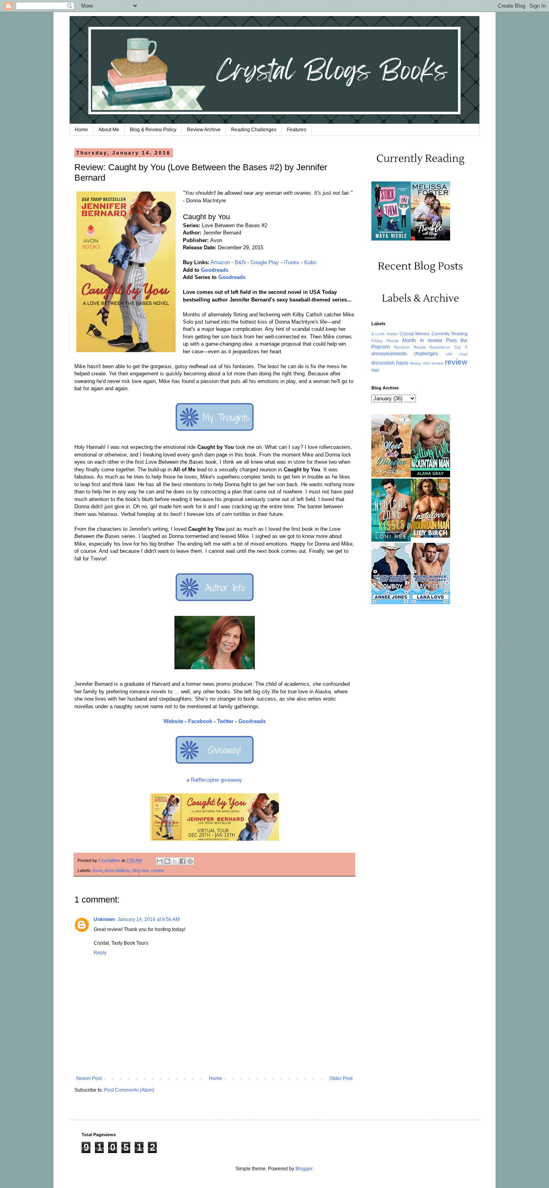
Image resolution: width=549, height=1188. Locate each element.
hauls (402, 363)
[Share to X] (175, 861)
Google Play (264, 262)
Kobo (310, 262)
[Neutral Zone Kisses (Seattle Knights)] (391, 540)
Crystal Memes (414, 333)
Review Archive (204, 129)
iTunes (291, 262)
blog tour (140, 870)
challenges (426, 354)
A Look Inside (384, 334)
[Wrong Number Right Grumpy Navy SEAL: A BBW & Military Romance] (430, 602)
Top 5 (460, 347)
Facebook (200, 721)
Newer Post (89, 1078)
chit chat (456, 354)
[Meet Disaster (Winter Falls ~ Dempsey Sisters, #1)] (391, 476)
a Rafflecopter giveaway (214, 780)
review (157, 870)
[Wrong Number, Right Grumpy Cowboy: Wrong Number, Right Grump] (391, 602)
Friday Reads (385, 340)
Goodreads (214, 270)
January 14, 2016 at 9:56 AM (148, 919)
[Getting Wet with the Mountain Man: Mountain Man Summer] (430, 476)
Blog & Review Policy (153, 129)
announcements (389, 354)
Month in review (422, 340)
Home (81, 129)
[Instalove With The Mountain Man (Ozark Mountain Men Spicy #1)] (430, 536)
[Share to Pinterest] (190, 861)
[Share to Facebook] (182, 861)
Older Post (341, 1078)
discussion (383, 363)
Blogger (303, 1169)
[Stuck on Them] (391, 239)
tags (375, 369)
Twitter (225, 721)
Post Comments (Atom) (129, 1090)
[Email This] (160, 861)
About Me (108, 129)
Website (173, 721)
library (415, 363)
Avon (97, 870)
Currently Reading (449, 333)
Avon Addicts (117, 870)
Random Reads (410, 347)
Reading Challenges (254, 129)
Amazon (220, 262)
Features (296, 129)
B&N (240, 262)
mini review (433, 363)
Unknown (104, 919)
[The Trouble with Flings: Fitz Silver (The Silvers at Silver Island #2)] (430, 239)
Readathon (439, 347)
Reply (100, 953)
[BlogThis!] (167, 861)
